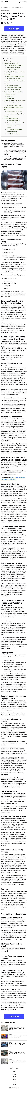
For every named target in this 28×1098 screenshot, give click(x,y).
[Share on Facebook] (2, 23)
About (14, 1081)
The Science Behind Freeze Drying (15, 65)
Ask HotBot (23, 1)
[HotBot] (5, 2)
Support (14, 1076)
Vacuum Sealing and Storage (14, 105)
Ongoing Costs (10, 98)
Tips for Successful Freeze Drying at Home (14, 100)
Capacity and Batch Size (13, 85)
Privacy (14, 1074)
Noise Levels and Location (13, 89)
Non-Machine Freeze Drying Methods (16, 114)
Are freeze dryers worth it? (13, 120)
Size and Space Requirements (14, 87)
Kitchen (7, 10)
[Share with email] (8, 23)
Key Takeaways (7, 61)
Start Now (14, 29)
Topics (14, 1084)
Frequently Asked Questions (11, 118)
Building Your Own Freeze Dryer (14, 111)
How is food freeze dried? (13, 133)
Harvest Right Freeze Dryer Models (15, 76)
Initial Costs (9, 96)
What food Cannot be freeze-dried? (15, 122)
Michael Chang (5, 7)
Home (2, 10)
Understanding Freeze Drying (11, 63)
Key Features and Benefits (13, 78)
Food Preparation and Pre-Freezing (15, 103)
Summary (6, 116)
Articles (14, 1079)
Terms (14, 1071)
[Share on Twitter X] (5, 23)
